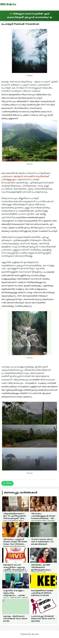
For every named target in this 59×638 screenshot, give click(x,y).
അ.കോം (8, 4)
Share (9, 483)
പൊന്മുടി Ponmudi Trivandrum (20, 24)
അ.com (35, 634)
